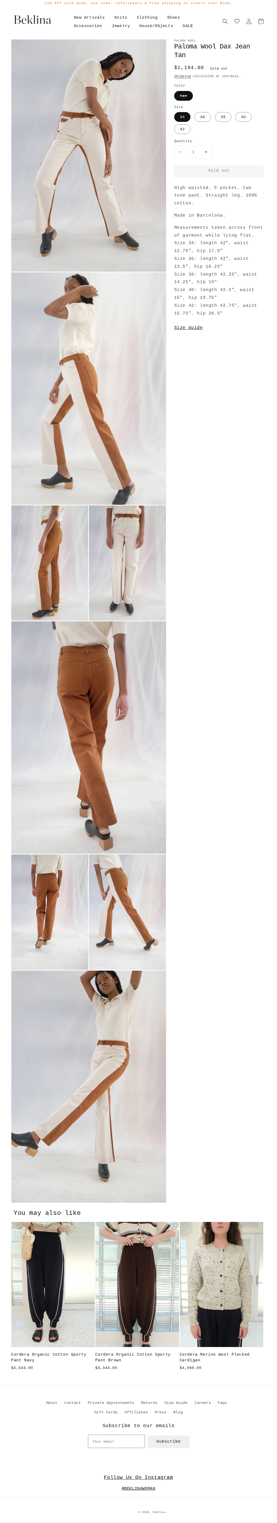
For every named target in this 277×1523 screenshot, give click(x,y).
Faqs (222, 1403)
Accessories (88, 26)
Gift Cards (106, 1412)
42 (182, 129)
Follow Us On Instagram (138, 1477)
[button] (225, 21)
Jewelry (121, 26)
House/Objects (156, 26)
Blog (178, 1412)
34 (182, 117)
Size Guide (188, 327)
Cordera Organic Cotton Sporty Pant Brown (132, 1357)
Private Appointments (111, 1403)
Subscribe (168, 1441)
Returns (149, 1403)
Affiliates (136, 1412)
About (52, 1403)
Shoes (173, 17)
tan (183, 96)
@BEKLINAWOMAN (139, 1488)
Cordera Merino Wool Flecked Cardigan (215, 1357)
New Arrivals (89, 17)
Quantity (183, 141)
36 (202, 117)
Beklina (159, 1512)
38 (223, 117)
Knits (120, 17)
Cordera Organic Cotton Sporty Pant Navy (48, 1357)
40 (243, 117)
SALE (188, 26)
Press (160, 1412)
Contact (72, 1403)
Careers (202, 1403)
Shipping (182, 76)
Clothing (147, 17)
